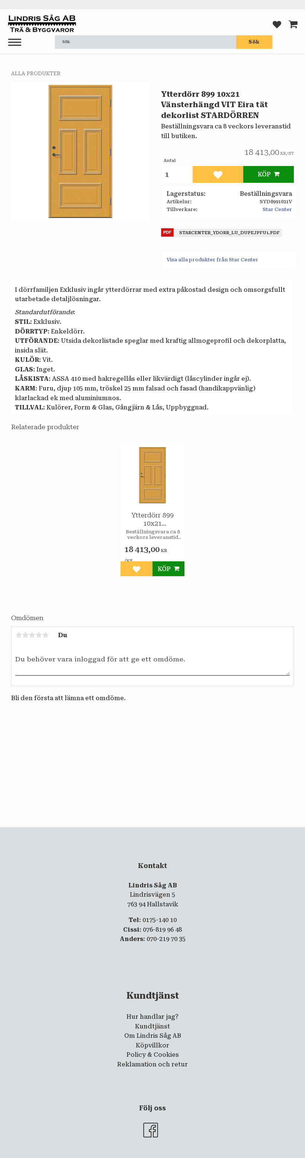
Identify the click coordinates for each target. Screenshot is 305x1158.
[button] (14, 42)
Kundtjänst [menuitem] (152, 1026)
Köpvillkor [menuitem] (152, 1045)
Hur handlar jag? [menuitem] (152, 1016)
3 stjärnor (32, 635)
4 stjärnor (38, 635)
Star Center (277, 209)
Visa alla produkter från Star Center (212, 259)
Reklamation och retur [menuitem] (152, 1064)
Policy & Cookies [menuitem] (152, 1054)
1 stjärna (18, 635)
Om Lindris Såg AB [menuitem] (152, 1035)
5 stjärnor (45, 635)
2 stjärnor (25, 635)
